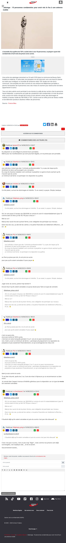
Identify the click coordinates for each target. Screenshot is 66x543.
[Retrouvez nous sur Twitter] (25, 499)
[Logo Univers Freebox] (33, 2)
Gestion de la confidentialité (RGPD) (14, 517)
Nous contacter (40, 510)
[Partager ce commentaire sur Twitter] (11, 148)
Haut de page (32, 529)
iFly (14, 234)
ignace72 (16, 145)
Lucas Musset (24, 125)
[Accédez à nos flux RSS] (7, 499)
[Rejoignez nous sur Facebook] (31, 499)
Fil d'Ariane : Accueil (9, 535)
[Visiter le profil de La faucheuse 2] (3, 391)
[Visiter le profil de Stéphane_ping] (3, 198)
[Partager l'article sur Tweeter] (45, 125)
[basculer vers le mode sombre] (7, 2)
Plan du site (50, 510)
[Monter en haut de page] (16, 148)
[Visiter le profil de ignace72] (3, 145)
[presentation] (2, 470)
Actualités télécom (21, 535)
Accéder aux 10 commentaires (33, 133)
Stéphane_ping (18, 198)
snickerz (16, 184)
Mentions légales (17, 510)
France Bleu (12, 103)
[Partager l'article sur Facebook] (49, 125)
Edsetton (16, 161)
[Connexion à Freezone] (61, 2)
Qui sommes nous (29, 510)
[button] (2, 470)
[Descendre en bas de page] (14, 148)
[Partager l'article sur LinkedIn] (52, 125)
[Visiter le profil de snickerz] (3, 183)
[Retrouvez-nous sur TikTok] (12, 499)
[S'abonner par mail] (56, 125)
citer (7, 148)
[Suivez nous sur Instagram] (37, 499)
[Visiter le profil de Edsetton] (3, 161)
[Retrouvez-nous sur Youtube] (19, 499)
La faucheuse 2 (18, 391)
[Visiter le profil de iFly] (3, 234)
